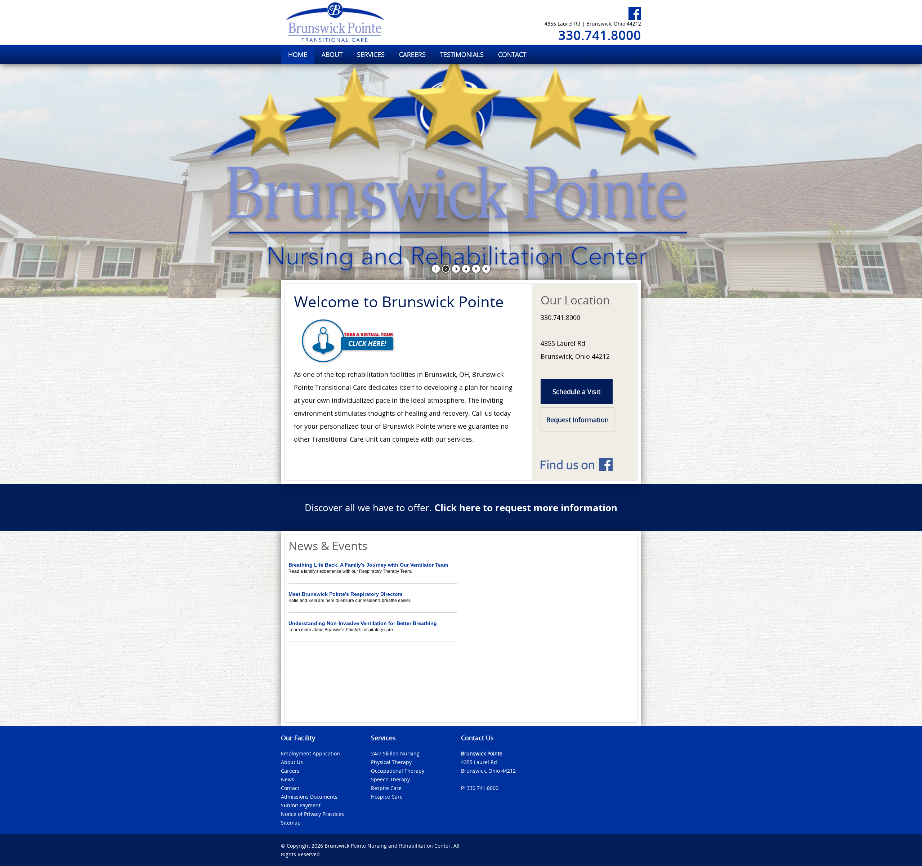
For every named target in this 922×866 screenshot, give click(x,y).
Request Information (577, 419)
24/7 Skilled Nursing (395, 753)
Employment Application (310, 753)
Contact (290, 788)
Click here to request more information (525, 507)
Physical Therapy (391, 762)
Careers (290, 770)
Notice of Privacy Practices (312, 814)
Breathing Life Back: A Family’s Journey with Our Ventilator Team (368, 565)
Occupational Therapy (397, 770)
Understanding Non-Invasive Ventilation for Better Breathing (362, 623)
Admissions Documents (309, 796)
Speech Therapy (390, 779)
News (287, 779)
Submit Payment (301, 805)
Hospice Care (387, 796)
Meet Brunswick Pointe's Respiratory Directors (345, 594)
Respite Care (386, 788)
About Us (292, 762)
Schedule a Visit (576, 391)
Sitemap (291, 822)
